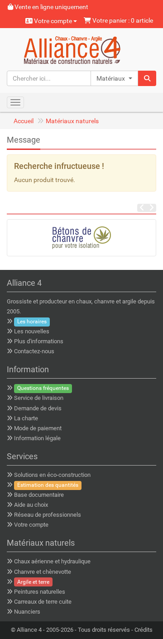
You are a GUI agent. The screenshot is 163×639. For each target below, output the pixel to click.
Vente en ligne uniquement (50, 6)
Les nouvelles (31, 331)
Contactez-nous (34, 351)
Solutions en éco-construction (52, 474)
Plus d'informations (38, 341)
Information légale (37, 438)
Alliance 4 (29, 629)
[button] (114, 78)
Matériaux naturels (72, 121)
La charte (26, 418)
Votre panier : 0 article (122, 20)
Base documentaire (39, 494)
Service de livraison (38, 397)
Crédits (143, 629)
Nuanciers (27, 611)
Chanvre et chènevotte (42, 571)
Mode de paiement (38, 428)
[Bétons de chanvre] (81, 237)
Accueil (24, 121)
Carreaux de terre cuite (43, 601)
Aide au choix (31, 504)
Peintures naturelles (39, 591)
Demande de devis (38, 408)
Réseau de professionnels (47, 514)
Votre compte (53, 20)
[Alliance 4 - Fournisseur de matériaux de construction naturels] (81, 49)
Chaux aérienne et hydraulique (52, 561)
